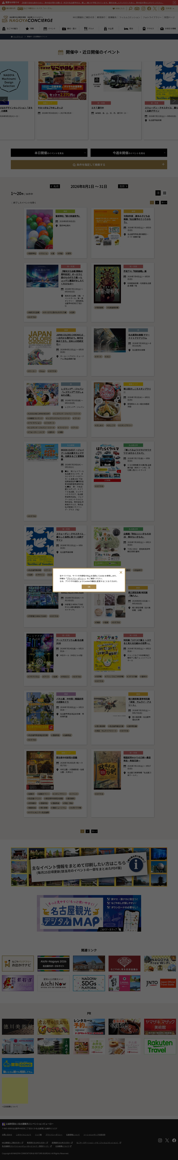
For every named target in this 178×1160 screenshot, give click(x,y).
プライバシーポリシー (76, 578)
